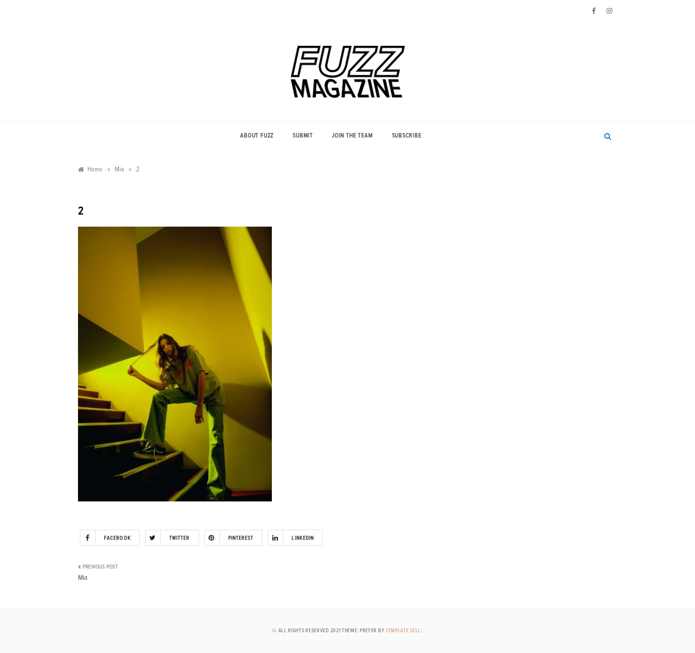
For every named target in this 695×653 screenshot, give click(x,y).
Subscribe (407, 136)
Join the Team (352, 136)
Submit (303, 136)
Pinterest (241, 538)
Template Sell (403, 630)
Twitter (179, 538)
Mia (82, 577)
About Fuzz (257, 136)
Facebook (117, 538)
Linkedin (303, 538)
